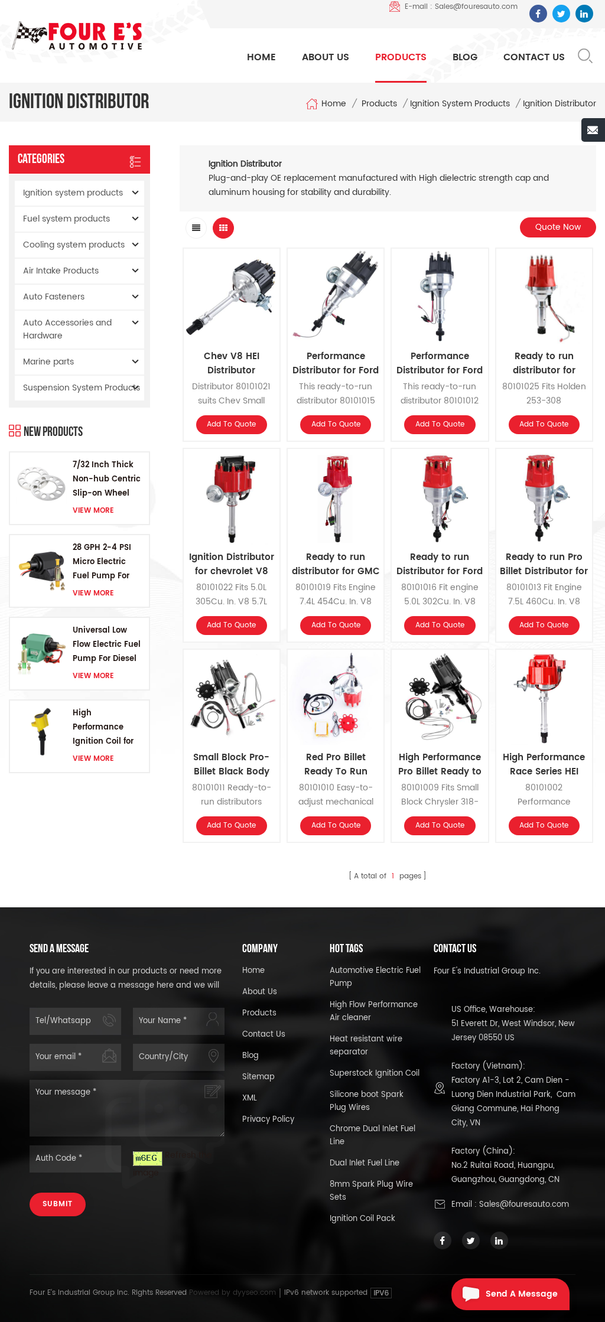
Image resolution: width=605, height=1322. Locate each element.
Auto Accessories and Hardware (67, 329)
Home (261, 57)
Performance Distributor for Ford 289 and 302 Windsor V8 (335, 364)
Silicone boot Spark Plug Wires (367, 1101)
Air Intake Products (61, 271)
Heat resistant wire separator (366, 1046)
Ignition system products (460, 104)
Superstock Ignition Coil (374, 1073)
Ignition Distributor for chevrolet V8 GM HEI (231, 565)
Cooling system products (74, 245)
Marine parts (48, 362)
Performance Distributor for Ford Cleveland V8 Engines (439, 364)
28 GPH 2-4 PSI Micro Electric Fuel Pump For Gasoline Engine (105, 563)
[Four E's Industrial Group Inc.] (77, 35)
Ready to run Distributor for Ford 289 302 (439, 565)
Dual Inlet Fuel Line (364, 1163)
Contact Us (534, 57)
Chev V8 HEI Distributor (231, 364)
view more (93, 510)
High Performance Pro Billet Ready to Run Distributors (440, 765)
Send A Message (522, 1294)
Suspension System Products (81, 388)
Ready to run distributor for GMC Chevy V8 (336, 565)
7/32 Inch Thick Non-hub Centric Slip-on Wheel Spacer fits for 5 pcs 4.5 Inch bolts (107, 480)
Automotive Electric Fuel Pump (375, 977)
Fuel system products (66, 219)
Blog (465, 57)
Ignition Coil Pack (362, 1219)
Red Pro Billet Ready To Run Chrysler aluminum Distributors (336, 765)
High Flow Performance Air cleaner (374, 1011)
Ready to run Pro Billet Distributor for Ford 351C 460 (544, 565)
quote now (558, 227)
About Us (325, 57)
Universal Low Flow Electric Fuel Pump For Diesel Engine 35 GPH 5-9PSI (107, 645)
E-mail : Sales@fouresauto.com (461, 6)
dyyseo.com (255, 1292)
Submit (58, 1204)
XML (249, 1098)
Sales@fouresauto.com (524, 1205)
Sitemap (258, 1077)
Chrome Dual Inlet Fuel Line (372, 1135)
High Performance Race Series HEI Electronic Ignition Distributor (544, 765)
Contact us (263, 1034)
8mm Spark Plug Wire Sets (371, 1191)
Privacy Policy (268, 1119)
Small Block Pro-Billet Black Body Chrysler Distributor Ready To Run (231, 765)
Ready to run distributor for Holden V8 (544, 364)
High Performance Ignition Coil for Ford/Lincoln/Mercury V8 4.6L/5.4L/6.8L (108, 728)
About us (259, 992)
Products (401, 57)
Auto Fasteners (53, 297)
